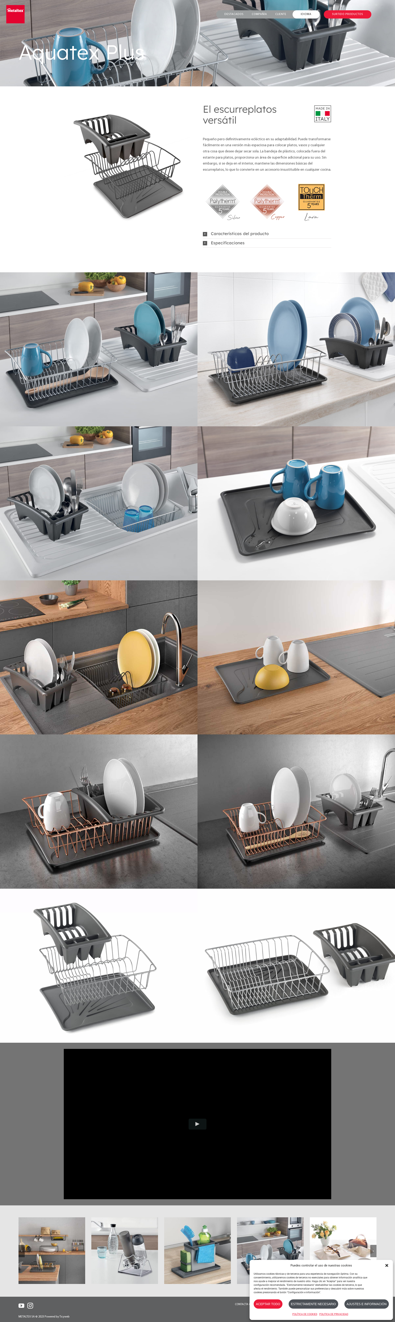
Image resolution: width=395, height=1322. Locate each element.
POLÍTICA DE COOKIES (304, 1314)
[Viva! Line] (270, 1250)
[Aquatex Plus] (124, 1250)
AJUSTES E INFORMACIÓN (367, 1304)
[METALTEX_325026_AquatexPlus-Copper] (128, 164)
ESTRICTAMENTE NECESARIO (313, 1304)
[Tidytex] (52, 1250)
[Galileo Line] (343, 1250)
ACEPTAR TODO (268, 1304)
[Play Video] (198, 1124)
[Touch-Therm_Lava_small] (311, 183)
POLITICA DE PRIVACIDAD (333, 1314)
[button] (387, 1265)
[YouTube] (21, 1306)
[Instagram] (30, 1306)
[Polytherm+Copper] (267, 183)
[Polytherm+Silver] (222, 183)
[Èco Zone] (197, 1250)
